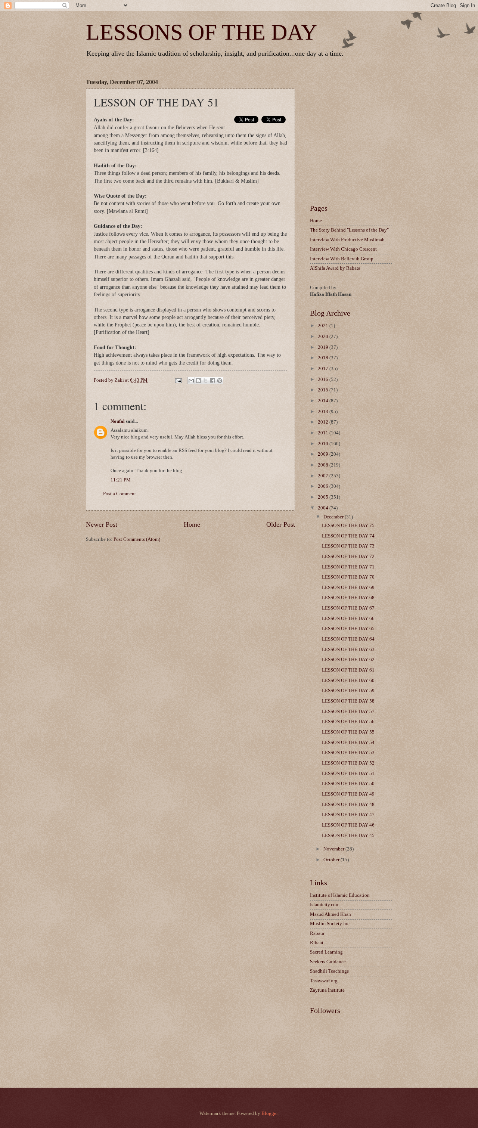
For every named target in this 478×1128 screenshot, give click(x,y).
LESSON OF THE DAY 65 (348, 628)
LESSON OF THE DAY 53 (348, 752)
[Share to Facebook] (212, 380)
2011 (323, 433)
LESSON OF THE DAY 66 (348, 618)
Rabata (317, 933)
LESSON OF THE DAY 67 (348, 608)
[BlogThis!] (198, 380)
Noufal (118, 421)
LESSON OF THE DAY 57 (348, 711)
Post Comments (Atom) (137, 539)
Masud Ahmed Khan (330, 914)
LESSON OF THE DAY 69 (348, 587)
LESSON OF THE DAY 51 (348, 773)
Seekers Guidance (328, 961)
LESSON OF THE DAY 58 (348, 701)
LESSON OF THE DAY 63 (348, 649)
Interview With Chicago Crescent (343, 249)
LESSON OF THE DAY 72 (348, 556)
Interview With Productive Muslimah (347, 239)
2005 (323, 497)
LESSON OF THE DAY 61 (348, 670)
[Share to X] (205, 380)
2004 (323, 508)
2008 (323, 465)
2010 (323, 443)
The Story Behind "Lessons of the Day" (349, 230)
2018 (323, 357)
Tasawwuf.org (324, 980)
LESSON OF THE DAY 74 (348, 536)
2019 (323, 347)
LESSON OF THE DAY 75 (348, 525)
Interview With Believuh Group (341, 258)
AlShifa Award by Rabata (335, 268)
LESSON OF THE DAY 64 (348, 639)
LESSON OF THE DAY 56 (348, 721)
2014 (323, 400)
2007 (323, 475)
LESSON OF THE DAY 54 (348, 742)
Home (192, 524)
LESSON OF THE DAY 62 (348, 659)
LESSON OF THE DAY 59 (348, 690)
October (332, 859)
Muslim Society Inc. (330, 923)
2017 (323, 368)
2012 (323, 422)
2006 (323, 486)
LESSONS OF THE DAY (201, 32)
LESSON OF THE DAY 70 (348, 577)
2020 (323, 336)
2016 (323, 379)
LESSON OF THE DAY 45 (348, 835)
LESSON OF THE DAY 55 (348, 732)
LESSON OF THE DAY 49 (348, 794)
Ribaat (316, 942)
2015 (323, 390)
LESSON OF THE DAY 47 (348, 814)
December (334, 517)
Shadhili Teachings (329, 971)
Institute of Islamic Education (340, 895)
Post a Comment (119, 493)
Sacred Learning (326, 952)
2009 (323, 454)
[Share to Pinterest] (219, 380)
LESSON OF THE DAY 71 (348, 567)
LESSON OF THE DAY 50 (348, 783)
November (334, 849)
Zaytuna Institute (327, 990)
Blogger (269, 1113)
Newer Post (101, 524)
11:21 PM (121, 480)
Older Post (280, 524)
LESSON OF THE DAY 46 (348, 825)
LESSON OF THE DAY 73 (348, 546)
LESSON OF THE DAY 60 (348, 680)
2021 (323, 325)
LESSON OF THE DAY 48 (348, 804)
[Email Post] (178, 380)
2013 (323, 411)
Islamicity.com (324, 904)
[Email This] (191, 380)
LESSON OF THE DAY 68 (348, 597)
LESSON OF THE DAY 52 (348, 763)
